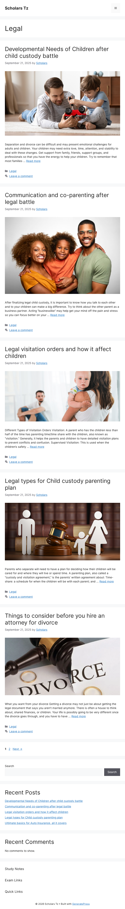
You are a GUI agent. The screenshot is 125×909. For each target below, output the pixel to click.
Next (17, 749)
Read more (33, 161)
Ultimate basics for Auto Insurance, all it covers (36, 823)
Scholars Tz (16, 8)
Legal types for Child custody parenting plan (34, 817)
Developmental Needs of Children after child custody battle (57, 52)
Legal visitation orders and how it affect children (36, 812)
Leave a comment (21, 176)
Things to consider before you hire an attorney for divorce (55, 619)
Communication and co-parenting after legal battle (38, 806)
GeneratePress (81, 903)
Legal (12, 171)
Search (9, 766)
